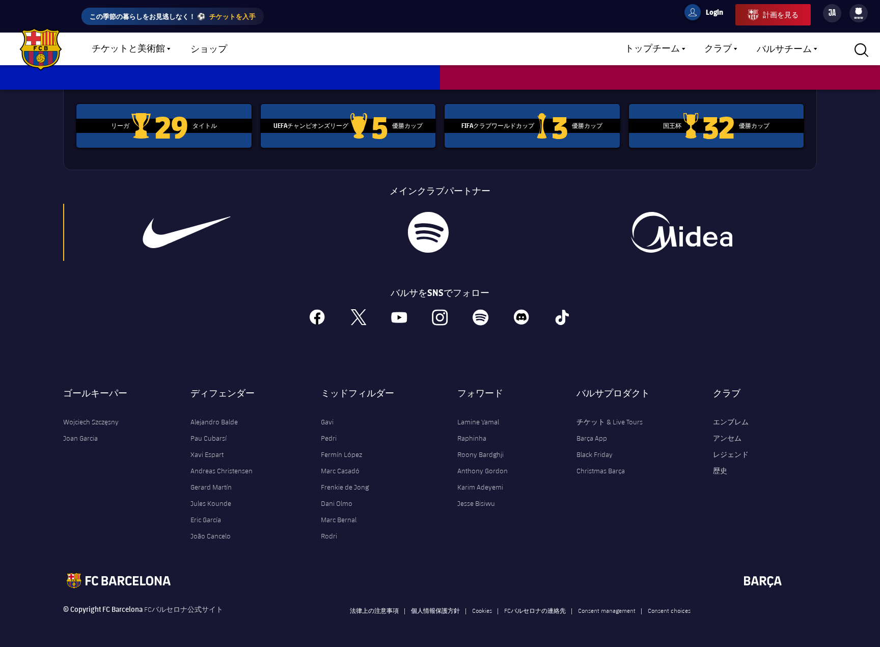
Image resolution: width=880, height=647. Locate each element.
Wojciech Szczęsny (91, 422)
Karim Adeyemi (480, 487)
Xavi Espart (207, 454)
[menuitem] (858, 11)
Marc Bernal (338, 520)
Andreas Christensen (221, 471)
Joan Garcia (80, 438)
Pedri (329, 438)
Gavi (327, 422)
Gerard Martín (211, 487)
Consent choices (669, 610)
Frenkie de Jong (345, 487)
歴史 (720, 471)
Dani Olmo (336, 503)
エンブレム (731, 422)
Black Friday (594, 454)
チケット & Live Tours (609, 422)
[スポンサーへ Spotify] (428, 232)
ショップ (208, 49)
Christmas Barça (600, 471)
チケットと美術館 (128, 48)
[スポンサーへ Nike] (187, 232)
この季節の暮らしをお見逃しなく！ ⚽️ (173, 16)
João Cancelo (210, 536)
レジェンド (731, 454)
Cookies (482, 610)
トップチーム (652, 48)
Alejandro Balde (214, 422)
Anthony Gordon (482, 471)
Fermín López (341, 454)
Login (708, 13)
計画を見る (781, 14)
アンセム (727, 438)
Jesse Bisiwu (476, 503)
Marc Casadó (340, 471)
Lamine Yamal (478, 422)
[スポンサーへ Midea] (681, 232)
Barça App (591, 438)
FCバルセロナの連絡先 (535, 610)
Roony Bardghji (480, 454)
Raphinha (471, 438)
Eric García (205, 520)
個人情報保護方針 (435, 610)
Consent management (607, 610)
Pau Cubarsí (208, 438)
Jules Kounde (210, 503)
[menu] (858, 13)
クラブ (718, 48)
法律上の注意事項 (374, 610)
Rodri (329, 536)
